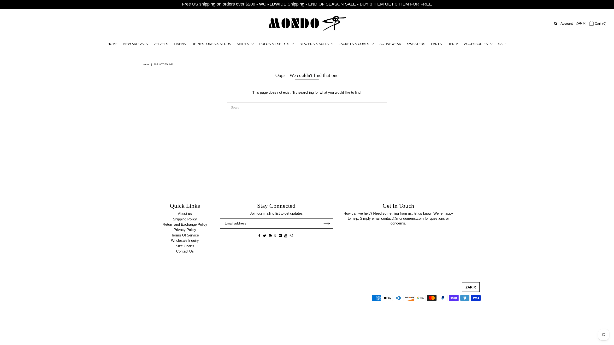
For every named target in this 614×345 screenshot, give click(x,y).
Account (567, 23)
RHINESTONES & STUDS (211, 44)
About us (185, 214)
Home (146, 64)
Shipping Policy (185, 219)
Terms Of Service (185, 235)
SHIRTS (243, 44)
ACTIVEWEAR (390, 44)
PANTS (436, 44)
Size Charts (185, 246)
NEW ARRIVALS (135, 44)
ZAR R (580, 23)
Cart (600, 23)
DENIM (453, 44)
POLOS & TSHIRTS (274, 44)
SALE (502, 44)
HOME (112, 44)
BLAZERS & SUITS (314, 44)
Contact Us (185, 251)
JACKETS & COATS (354, 44)
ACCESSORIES (476, 44)
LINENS (180, 44)
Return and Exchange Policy (185, 224)
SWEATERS (416, 44)
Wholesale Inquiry (185, 240)
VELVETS (161, 44)
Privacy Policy (185, 230)
